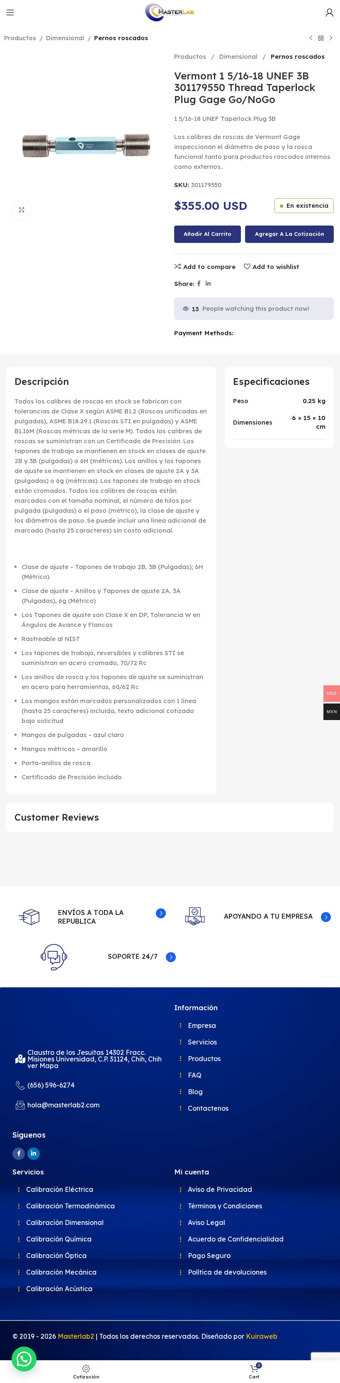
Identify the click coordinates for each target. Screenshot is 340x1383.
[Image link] (53, 1019)
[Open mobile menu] (10, 12)
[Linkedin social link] (208, 283)
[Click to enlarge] (21, 210)
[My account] (329, 12)
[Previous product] (311, 38)
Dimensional (65, 38)
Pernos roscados (121, 38)
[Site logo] (170, 12)
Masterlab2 (76, 1336)
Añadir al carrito (207, 233)
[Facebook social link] (198, 283)
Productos (20, 38)
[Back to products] (321, 38)
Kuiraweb (261, 1336)
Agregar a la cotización (289, 233)
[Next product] (331, 38)
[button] (24, 1359)
